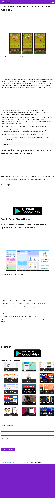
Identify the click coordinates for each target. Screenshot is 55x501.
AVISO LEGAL (4, 468)
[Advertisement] (27, 21)
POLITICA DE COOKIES (6, 473)
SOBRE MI (3, 488)
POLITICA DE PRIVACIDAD (6, 478)
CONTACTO (4, 483)
